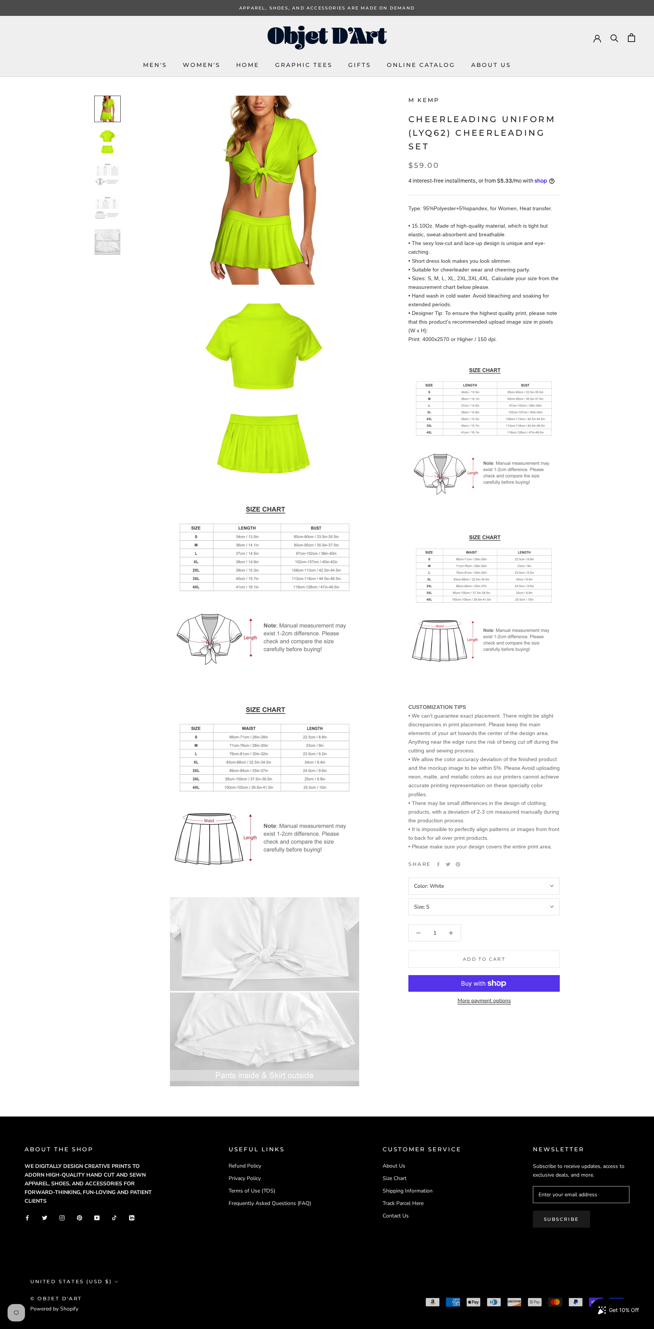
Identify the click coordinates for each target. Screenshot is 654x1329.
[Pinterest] (458, 864)
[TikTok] (114, 1217)
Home (247, 64)
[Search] (614, 38)
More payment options (484, 1000)
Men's (155, 64)
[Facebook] (438, 864)
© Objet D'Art (56, 1298)
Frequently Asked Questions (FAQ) (270, 1203)
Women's (201, 64)
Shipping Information (408, 1190)
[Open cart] (631, 37)
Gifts (359, 64)
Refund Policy (245, 1165)
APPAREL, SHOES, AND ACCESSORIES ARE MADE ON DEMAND (327, 8)
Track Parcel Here (403, 1203)
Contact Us (396, 1215)
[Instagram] (62, 1217)
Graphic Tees (303, 64)
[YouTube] (97, 1217)
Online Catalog (421, 64)
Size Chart (394, 1178)
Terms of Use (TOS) (252, 1190)
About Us (491, 64)
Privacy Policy (245, 1178)
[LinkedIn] (131, 1217)
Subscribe (561, 1219)
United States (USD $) (71, 1281)
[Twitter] (448, 864)
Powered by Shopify (54, 1308)
